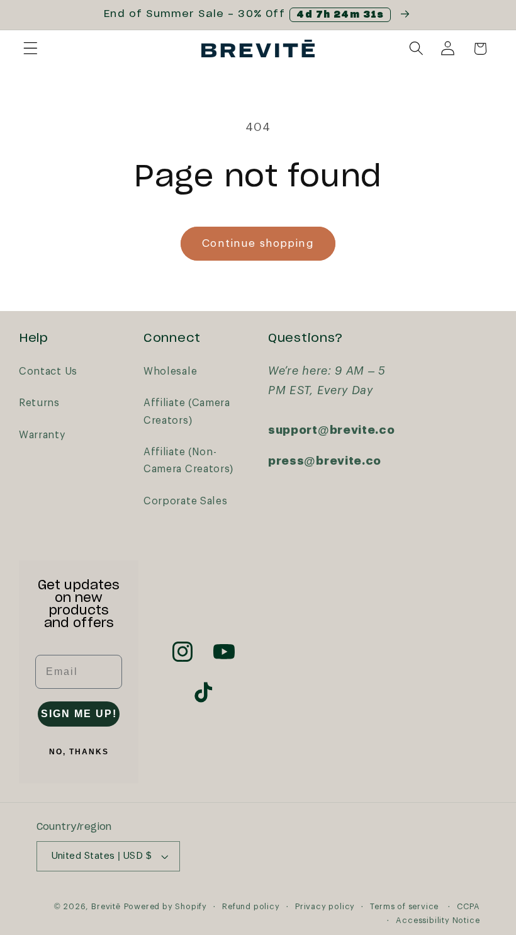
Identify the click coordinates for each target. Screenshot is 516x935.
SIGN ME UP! (79, 713)
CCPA (468, 906)
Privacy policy (325, 906)
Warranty (42, 435)
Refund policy (250, 906)
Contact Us (48, 371)
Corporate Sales (185, 501)
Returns (39, 403)
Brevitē (106, 906)
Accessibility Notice (438, 920)
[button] (30, 49)
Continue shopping (258, 243)
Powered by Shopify (166, 906)
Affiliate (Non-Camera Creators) (188, 460)
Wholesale (170, 371)
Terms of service (404, 906)
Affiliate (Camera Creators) (186, 411)
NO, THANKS (79, 751)
